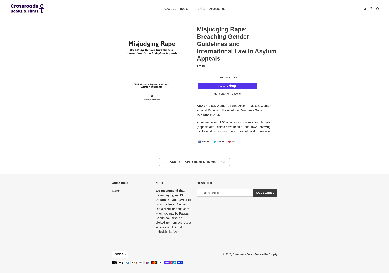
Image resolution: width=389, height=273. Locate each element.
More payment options (227, 93)
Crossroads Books (243, 254)
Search (116, 190)
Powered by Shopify (266, 254)
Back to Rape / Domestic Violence (197, 161)
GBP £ (119, 254)
